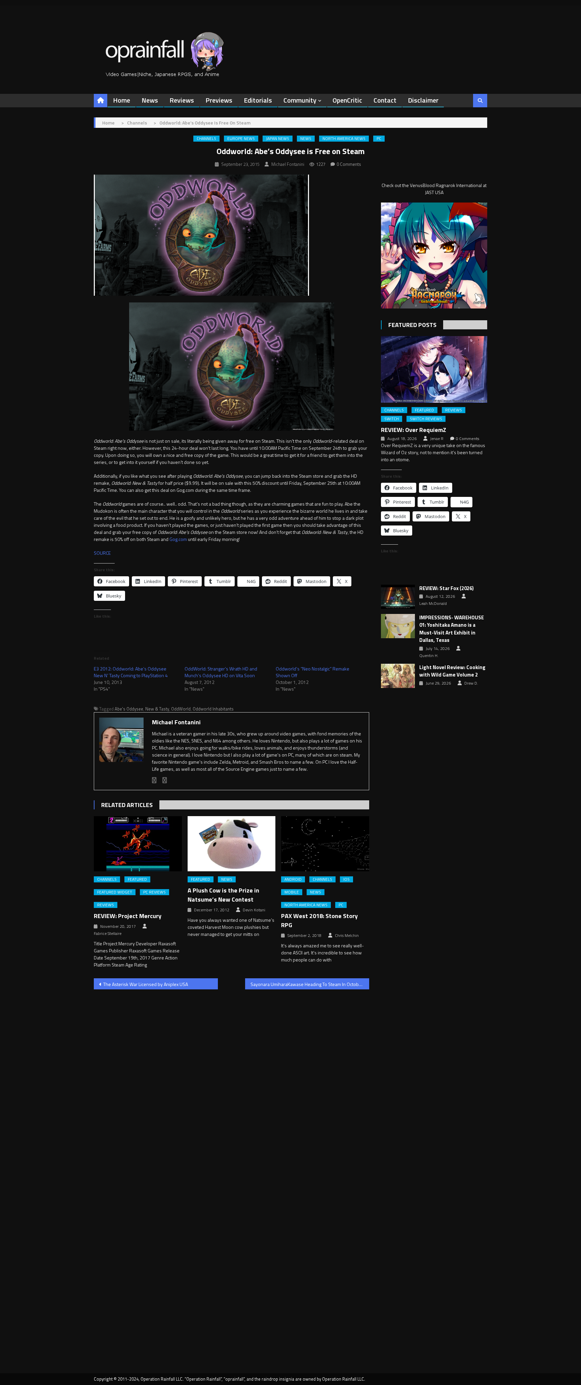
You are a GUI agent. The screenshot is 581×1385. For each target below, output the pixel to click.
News (150, 100)
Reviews (181, 100)
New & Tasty (157, 708)
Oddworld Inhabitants (213, 708)
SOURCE (102, 552)
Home (121, 100)
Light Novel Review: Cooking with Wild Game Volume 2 (452, 671)
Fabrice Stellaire (107, 934)
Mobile (291, 892)
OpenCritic (347, 100)
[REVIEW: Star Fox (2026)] (398, 597)
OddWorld (181, 708)
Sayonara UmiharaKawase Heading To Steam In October (306, 984)
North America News (343, 139)
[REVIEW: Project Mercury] (138, 843)
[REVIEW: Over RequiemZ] (434, 369)
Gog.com (178, 539)
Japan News (277, 139)
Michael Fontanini (287, 164)
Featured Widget (114, 892)
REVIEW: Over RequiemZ (413, 429)
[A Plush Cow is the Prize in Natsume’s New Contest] (232, 843)
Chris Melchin (347, 936)
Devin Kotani (254, 910)
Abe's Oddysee (129, 708)
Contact (385, 100)
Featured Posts (412, 324)
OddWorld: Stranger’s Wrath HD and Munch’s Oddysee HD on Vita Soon (221, 672)
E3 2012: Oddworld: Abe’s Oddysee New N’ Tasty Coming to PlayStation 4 (131, 672)
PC (379, 139)
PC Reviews (154, 892)
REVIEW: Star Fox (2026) (446, 588)
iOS (346, 879)
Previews (218, 100)
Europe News (241, 139)
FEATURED (137, 879)
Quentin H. (428, 656)
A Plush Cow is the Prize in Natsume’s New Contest (223, 895)
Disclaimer (423, 100)
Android (293, 879)
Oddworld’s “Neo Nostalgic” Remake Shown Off (312, 672)
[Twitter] (164, 780)
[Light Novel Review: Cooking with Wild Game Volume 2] (398, 676)
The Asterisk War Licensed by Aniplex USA (145, 984)
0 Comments (349, 164)
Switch (391, 419)
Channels (206, 139)
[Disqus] (231, 1080)
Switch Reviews (426, 419)
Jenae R (436, 439)
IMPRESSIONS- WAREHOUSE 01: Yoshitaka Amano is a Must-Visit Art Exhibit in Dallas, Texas (451, 629)
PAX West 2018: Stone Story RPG (319, 920)
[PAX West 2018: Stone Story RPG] (325, 843)
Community (299, 100)
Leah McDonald (433, 603)
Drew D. (471, 683)
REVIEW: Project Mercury (127, 915)
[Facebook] (154, 780)
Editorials (258, 100)
